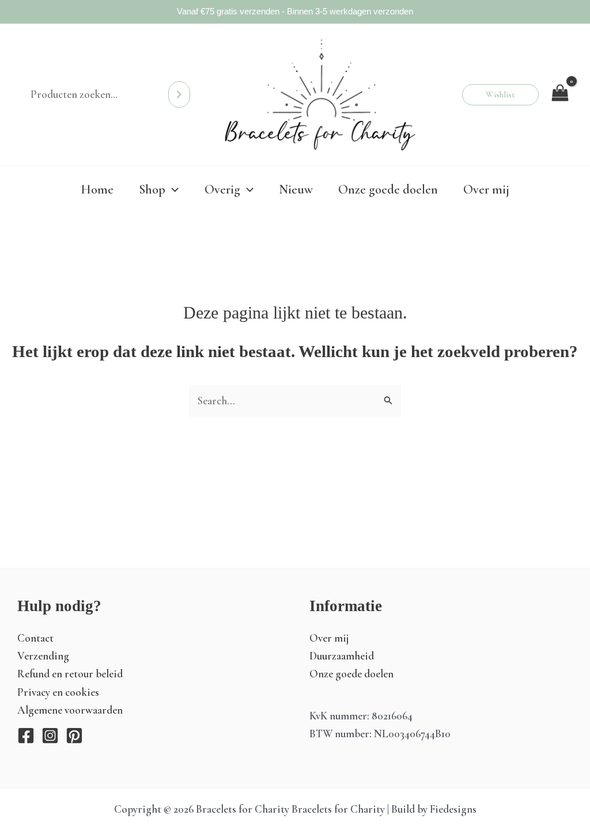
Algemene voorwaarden (70, 710)
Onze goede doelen (351, 673)
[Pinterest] (74, 735)
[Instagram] (50, 735)
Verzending (43, 655)
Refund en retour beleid (70, 673)
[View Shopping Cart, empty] (560, 94)
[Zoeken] (179, 94)
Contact (35, 638)
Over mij (329, 638)
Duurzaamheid (341, 655)
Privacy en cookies (58, 692)
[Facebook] (26, 735)
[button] (500, 94)
